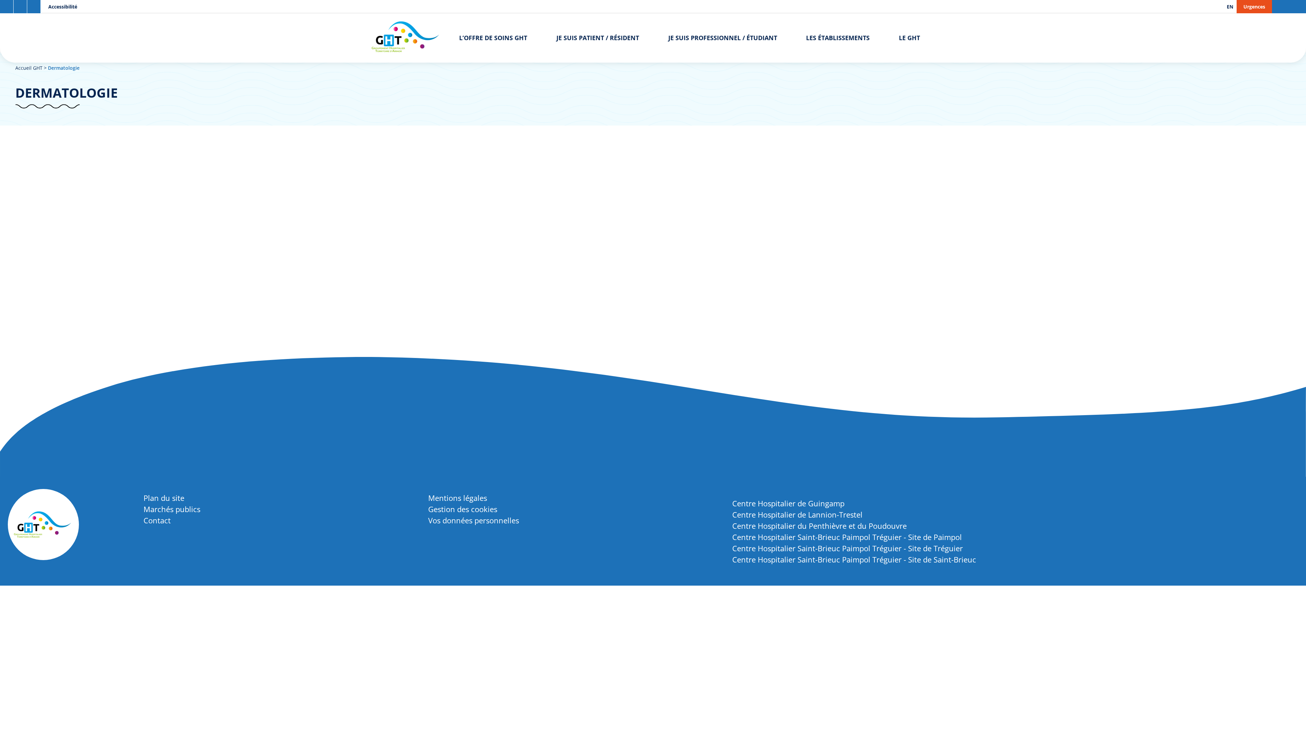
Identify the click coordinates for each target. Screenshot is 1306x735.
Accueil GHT (29, 68)
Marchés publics (172, 509)
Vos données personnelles (473, 520)
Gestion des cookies (462, 509)
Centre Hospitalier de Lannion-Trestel (797, 514)
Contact (157, 520)
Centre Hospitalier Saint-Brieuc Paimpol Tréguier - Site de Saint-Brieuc (854, 559)
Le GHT (909, 38)
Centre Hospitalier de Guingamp (788, 503)
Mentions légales (457, 498)
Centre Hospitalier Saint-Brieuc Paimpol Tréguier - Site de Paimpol (847, 537)
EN (1230, 6)
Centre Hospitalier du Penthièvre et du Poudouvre (819, 526)
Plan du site (164, 498)
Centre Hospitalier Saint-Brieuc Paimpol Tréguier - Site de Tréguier (847, 548)
